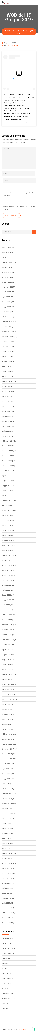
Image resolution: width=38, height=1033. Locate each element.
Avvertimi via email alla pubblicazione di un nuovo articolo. (18, 208)
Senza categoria (7, 993)
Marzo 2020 (6, 610)
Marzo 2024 (6, 376)
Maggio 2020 (6, 600)
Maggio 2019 (6, 659)
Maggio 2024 (6, 366)
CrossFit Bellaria (20, 123)
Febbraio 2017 (7, 794)
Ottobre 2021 (7, 520)
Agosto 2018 (6, 704)
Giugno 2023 (6, 421)
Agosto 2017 (6, 764)
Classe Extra (6, 943)
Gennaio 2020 (7, 620)
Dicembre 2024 (7, 332)
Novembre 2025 (8, 277)
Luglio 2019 (6, 650)
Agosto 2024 (6, 351)
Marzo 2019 (6, 669)
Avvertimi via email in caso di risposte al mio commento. (19, 194)
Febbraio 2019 (7, 674)
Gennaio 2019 (7, 679)
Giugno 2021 (6, 540)
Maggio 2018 (6, 719)
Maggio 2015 (6, 898)
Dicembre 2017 (7, 744)
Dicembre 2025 (7, 272)
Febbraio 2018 (7, 734)
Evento (4, 958)
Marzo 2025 (6, 317)
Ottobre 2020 (7, 575)
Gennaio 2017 (7, 799)
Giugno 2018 (6, 714)
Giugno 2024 (6, 361)
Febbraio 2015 (7, 913)
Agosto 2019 (6, 645)
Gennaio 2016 (7, 858)
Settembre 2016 (8, 818)
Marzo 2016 (6, 848)
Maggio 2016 (6, 838)
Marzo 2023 (6, 436)
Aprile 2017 (6, 784)
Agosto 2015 (6, 883)
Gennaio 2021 (7, 560)
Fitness (4, 963)
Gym (3, 968)
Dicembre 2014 (7, 923)
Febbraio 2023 (7, 441)
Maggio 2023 (6, 426)
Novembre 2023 (8, 396)
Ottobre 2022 (7, 461)
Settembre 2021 (8, 525)
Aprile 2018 (6, 724)
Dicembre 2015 (7, 863)
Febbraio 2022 (7, 500)
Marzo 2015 (6, 908)
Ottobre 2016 (7, 813)
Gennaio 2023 (7, 446)
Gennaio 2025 (7, 327)
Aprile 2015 (6, 903)
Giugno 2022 (6, 481)
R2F (3, 988)
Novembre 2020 (8, 570)
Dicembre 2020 (7, 565)
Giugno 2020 (6, 595)
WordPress (22, 1030)
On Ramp (5, 973)
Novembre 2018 (8, 689)
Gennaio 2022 (7, 505)
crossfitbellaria (12, 45)
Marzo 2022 (6, 496)
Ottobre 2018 (7, 694)
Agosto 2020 (6, 585)
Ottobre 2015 (7, 873)
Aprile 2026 (6, 252)
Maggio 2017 (6, 779)
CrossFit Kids (6, 953)
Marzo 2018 (6, 729)
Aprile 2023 (6, 431)
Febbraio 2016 (7, 853)
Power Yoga (6, 983)
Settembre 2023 (8, 406)
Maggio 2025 (6, 307)
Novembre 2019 (8, 630)
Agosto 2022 (6, 471)
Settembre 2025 (8, 287)
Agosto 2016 (6, 823)
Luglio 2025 (6, 297)
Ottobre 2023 (7, 401)
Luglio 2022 (6, 476)
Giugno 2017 (6, 774)
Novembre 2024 (8, 337)
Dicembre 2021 (7, 510)
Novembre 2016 (8, 808)
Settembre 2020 (8, 580)
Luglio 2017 (6, 769)
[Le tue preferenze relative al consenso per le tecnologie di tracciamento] (34, 1029)
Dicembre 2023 (7, 391)
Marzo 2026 (6, 257)
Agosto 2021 (6, 530)
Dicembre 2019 (7, 625)
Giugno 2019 (6, 654)
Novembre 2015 (8, 868)
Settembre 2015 (8, 878)
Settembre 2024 (8, 346)
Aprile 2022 (6, 491)
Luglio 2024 (6, 356)
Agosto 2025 (6, 292)
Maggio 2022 (6, 486)
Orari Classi (6, 978)
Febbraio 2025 (7, 322)
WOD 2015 (6, 1008)
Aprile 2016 (6, 843)
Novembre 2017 (8, 749)
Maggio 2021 (6, 545)
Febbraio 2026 (7, 262)
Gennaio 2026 (7, 267)
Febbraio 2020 (7, 615)
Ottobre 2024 (7, 342)
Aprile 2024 (6, 371)
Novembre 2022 (8, 456)
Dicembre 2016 (7, 804)
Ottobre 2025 (7, 282)
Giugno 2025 (6, 302)
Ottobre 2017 (7, 754)
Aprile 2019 (6, 664)
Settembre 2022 (8, 466)
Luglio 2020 (6, 590)
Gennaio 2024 (7, 386)
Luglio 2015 (6, 888)
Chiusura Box (6, 938)
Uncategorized (7, 998)
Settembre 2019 (8, 640)
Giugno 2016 (6, 833)
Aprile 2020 (6, 605)
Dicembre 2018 (7, 684)
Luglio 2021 (6, 535)
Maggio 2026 (6, 247)
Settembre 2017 (8, 759)
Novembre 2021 (8, 515)
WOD (3, 1003)
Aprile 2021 (6, 550)
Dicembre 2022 (7, 451)
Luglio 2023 (6, 416)
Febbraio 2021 (7, 555)
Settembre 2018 (8, 699)
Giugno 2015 (6, 893)
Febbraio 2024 (7, 381)
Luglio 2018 (6, 709)
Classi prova (6, 948)
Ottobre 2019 (7, 635)
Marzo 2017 (6, 789)
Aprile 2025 (6, 312)
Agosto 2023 (6, 411)
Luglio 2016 (6, 828)
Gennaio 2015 (7, 918)
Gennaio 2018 (7, 739)
